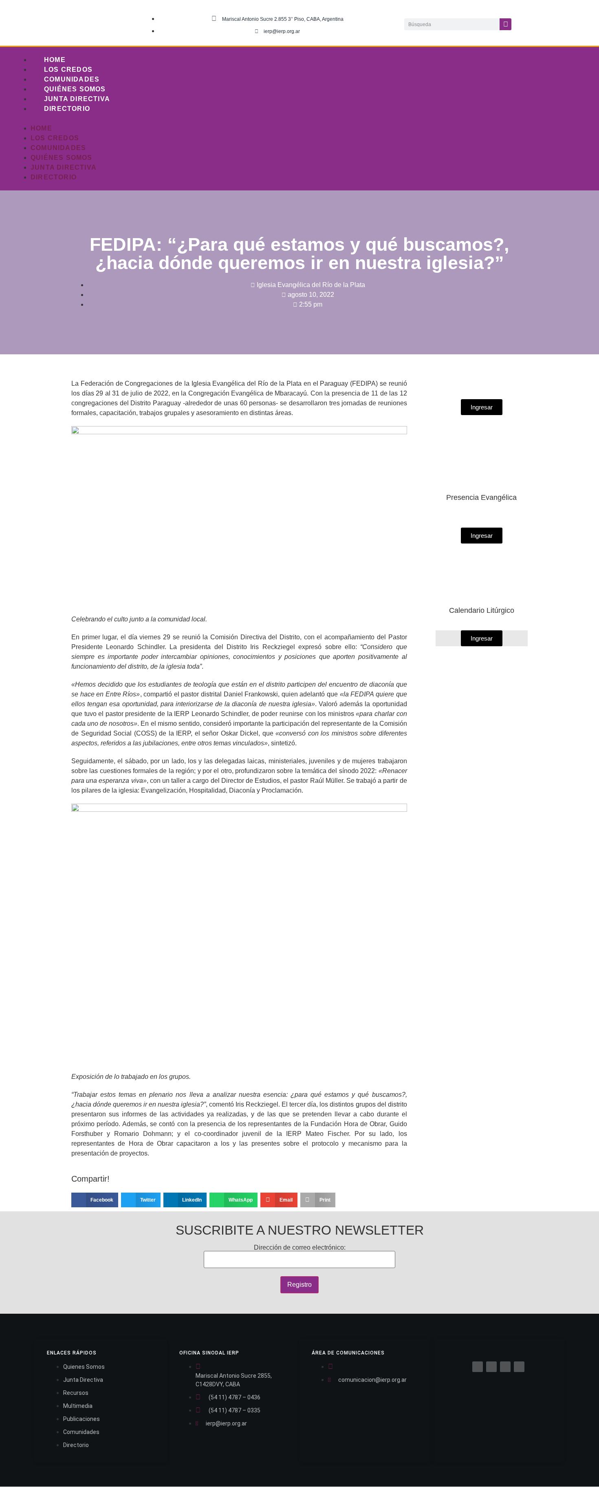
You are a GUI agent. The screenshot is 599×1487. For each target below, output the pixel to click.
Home (55, 59)
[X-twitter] (548, 23)
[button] (280, 119)
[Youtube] (581, 23)
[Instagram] (565, 23)
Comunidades (71, 79)
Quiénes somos (75, 89)
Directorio (67, 108)
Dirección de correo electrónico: (300, 1247)
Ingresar (482, 638)
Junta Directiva (77, 98)
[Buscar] (505, 24)
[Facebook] (477, 1366)
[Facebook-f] (531, 23)
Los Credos (68, 69)
